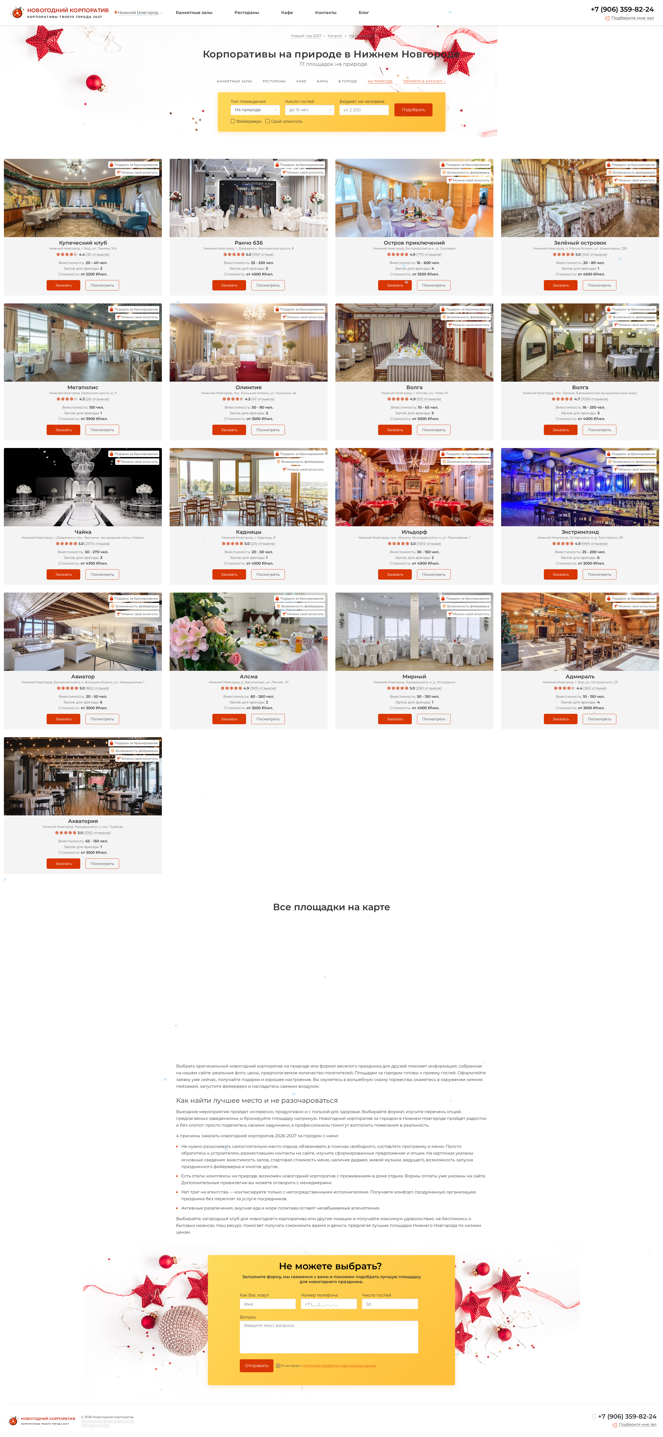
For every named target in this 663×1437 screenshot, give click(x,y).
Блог (364, 12)
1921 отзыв (262, 254)
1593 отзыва (429, 543)
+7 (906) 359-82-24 (622, 9)
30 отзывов (97, 254)
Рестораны (247, 12)
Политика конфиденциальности (107, 1421)
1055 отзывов (97, 832)
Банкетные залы (194, 12)
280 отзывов (429, 688)
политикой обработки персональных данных (339, 1366)
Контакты (325, 12)
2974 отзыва (97, 543)
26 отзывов (97, 399)
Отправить (257, 1365)
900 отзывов (263, 688)
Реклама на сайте (95, 1425)
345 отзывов (594, 254)
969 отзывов (595, 543)
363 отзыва (595, 688)
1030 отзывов (594, 399)
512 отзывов (429, 399)
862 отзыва (97, 688)
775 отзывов (429, 254)
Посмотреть (102, 285)
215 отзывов (263, 543)
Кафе (287, 12)
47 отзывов (263, 399)
